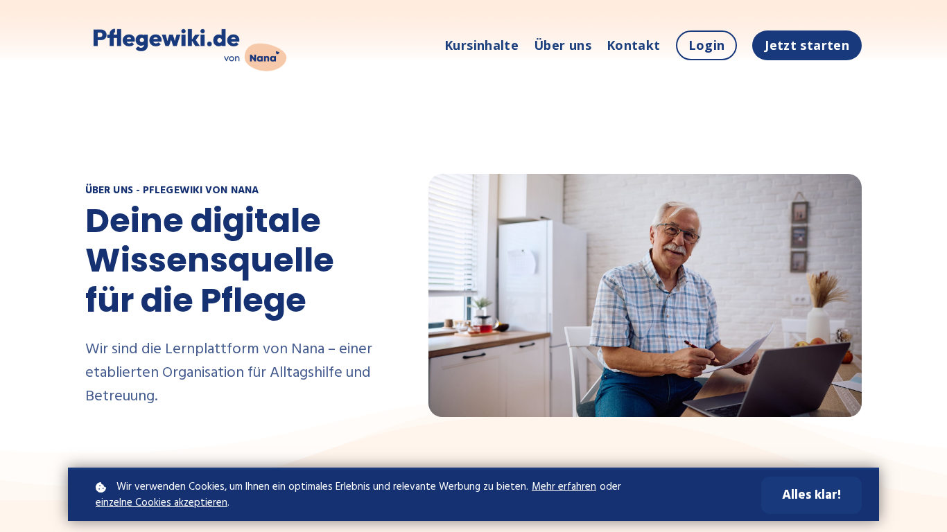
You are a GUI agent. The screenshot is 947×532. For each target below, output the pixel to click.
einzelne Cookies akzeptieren (161, 503)
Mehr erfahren (564, 487)
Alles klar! (811, 495)
